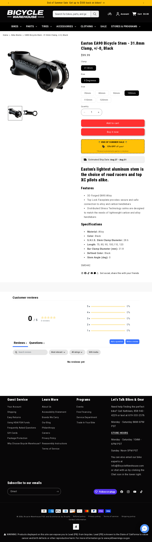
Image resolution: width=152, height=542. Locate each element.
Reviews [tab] (20, 343)
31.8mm (88, 68)
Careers (46, 433)
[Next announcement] (143, 3)
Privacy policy (94, 516)
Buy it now (113, 132)
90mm (118, 93)
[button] (108, 306)
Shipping (11, 412)
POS (43, 517)
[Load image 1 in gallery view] (15, 113)
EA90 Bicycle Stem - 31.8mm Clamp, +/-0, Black (46, 35)
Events (80, 407)
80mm (104, 93)
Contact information (77, 520)
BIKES (14, 26)
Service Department (87, 417)
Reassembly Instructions (54, 443)
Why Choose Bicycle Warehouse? (24, 443)
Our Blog (46, 422)
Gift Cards (12, 433)
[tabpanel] (76, 371)
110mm (89, 99)
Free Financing (84, 412)
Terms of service (111, 516)
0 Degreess (90, 80)
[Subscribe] (57, 491)
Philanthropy (48, 428)
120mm (105, 99)
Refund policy (79, 516)
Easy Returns (14, 417)
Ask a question (117, 342)
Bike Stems (16, 35)
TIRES (45, 26)
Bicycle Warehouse (32, 517)
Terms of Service (51, 449)
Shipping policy (129, 516)
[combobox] (72, 14)
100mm (132, 93)
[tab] (37, 343)
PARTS (30, 26)
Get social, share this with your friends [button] (119, 273)
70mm (89, 93)
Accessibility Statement (54, 412)
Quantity (84, 106)
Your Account (14, 407)
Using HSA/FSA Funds (18, 422)
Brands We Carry (50, 417)
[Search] (95, 14)
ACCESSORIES (64, 26)
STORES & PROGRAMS (124, 26)
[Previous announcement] (8, 3)
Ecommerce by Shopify (60, 517)
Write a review (132, 342)
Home (5, 35)
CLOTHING (87, 26)
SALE (103, 26)
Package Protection (17, 438)
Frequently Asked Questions (21, 428)
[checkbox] (94, 352)
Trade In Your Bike (86, 422)
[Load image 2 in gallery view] (30, 113)
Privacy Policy (49, 438)
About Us (46, 407)
